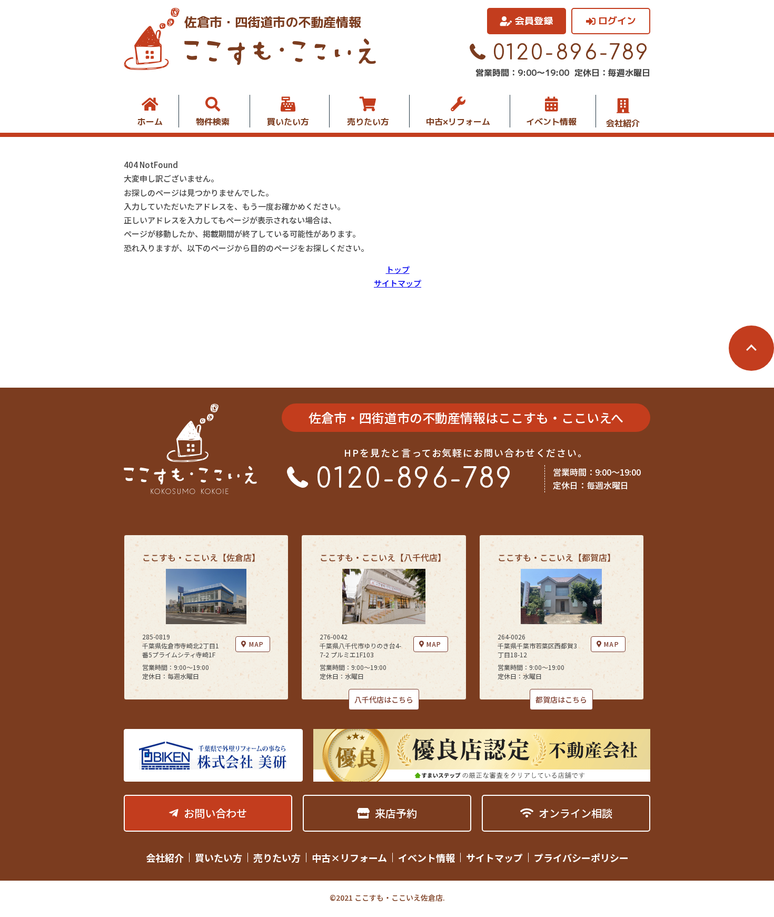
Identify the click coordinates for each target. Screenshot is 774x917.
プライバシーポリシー (581, 857)
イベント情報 (551, 121)
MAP (256, 643)
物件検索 (213, 121)
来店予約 (396, 813)
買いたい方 (288, 121)
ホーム (150, 121)
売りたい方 (368, 121)
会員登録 (534, 20)
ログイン (617, 20)
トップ (398, 269)
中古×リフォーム (458, 121)
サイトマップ (397, 283)
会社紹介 (623, 122)
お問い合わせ (215, 813)
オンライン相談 (575, 813)
